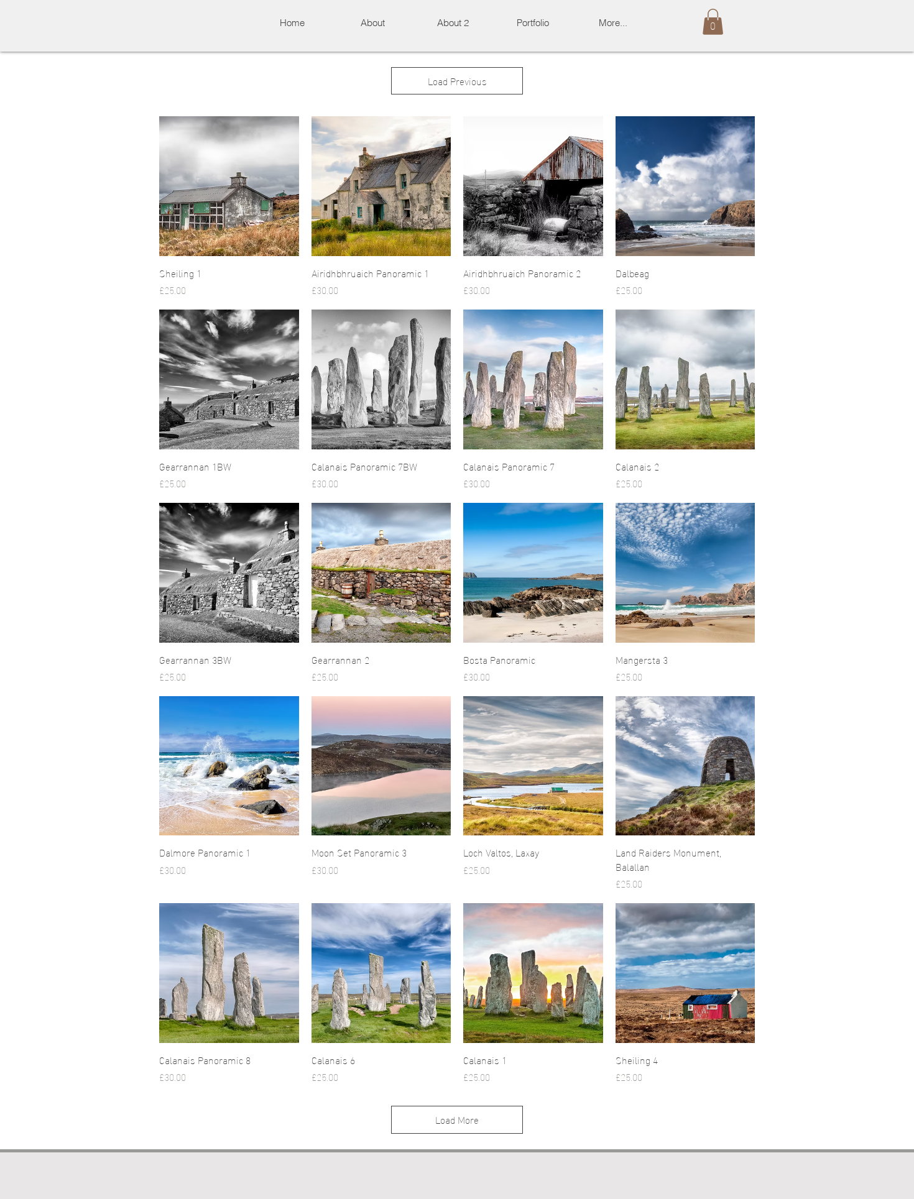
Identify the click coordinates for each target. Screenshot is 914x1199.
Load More (457, 1119)
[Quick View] (229, 186)
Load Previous (457, 80)
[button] (532, 23)
